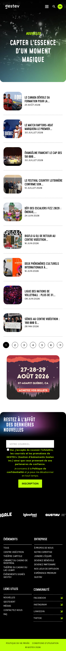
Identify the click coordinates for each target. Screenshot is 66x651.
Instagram (40, 604)
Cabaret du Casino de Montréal (16, 562)
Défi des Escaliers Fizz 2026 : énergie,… (43, 210)
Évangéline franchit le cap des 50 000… (43, 155)
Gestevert (9, 601)
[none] (47, 6)
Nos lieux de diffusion (46, 568)
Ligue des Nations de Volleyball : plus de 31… (40, 293)
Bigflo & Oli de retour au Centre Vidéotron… (40, 238)
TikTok (38, 618)
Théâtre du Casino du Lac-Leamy (15, 568)
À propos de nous (44, 547)
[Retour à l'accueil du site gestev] (12, 6)
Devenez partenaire (45, 564)
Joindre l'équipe (43, 556)
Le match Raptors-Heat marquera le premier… (39, 127)
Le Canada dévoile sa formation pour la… (37, 99)
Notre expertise (43, 552)
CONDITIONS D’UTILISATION (45, 643)
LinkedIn (39, 611)
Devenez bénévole (44, 560)
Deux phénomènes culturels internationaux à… (42, 266)
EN (60, 6)
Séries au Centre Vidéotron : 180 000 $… (42, 321)
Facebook (40, 597)
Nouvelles (9, 597)
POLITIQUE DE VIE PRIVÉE (18, 643)
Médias (7, 605)
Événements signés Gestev (14, 575)
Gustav (38, 577)
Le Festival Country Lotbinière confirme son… (43, 182)
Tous (6, 547)
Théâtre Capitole (13, 556)
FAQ (5, 614)
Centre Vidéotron (14, 552)
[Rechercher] (54, 6)
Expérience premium (45, 573)
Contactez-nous (13, 610)
